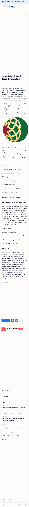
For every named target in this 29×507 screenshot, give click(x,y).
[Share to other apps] (21, 320)
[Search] (27, 6)
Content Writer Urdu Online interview (14, 407)
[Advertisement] (14, 24)
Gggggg (5, 396)
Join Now (3, 2)
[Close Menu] (27, 2)
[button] (24, 6)
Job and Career (9, 500)
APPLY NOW (4, 282)
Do (4, 402)
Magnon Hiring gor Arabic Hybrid (12, 413)
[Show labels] (5, 439)
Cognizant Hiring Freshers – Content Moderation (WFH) (13, 419)
